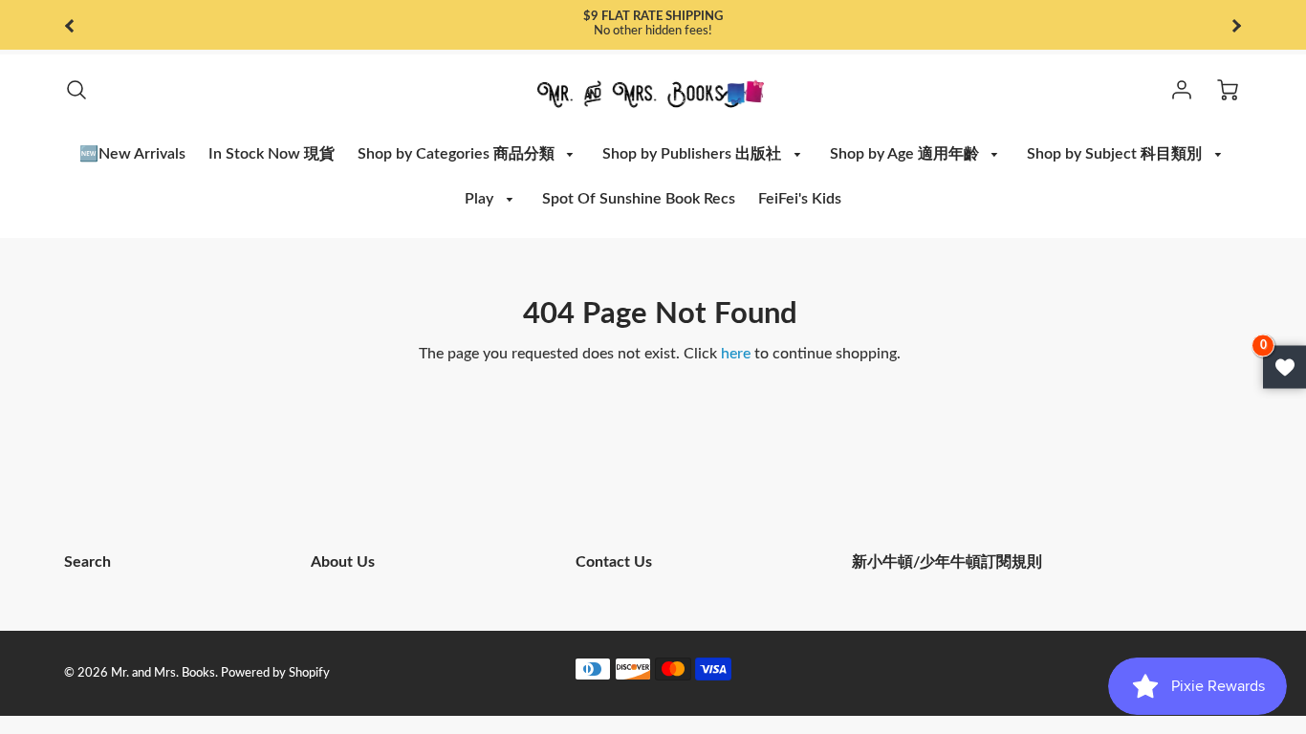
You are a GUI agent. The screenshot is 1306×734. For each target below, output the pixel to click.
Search (87, 562)
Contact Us (614, 562)
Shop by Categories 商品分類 (458, 154)
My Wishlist (1284, 367)
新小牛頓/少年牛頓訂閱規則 (947, 562)
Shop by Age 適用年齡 (906, 154)
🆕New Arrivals (132, 154)
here (736, 353)
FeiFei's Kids (799, 198)
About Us (343, 562)
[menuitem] (132, 154)
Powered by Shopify (275, 673)
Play (481, 198)
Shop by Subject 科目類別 (1116, 154)
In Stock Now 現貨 (271, 154)
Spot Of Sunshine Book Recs (638, 198)
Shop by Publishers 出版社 (693, 154)
